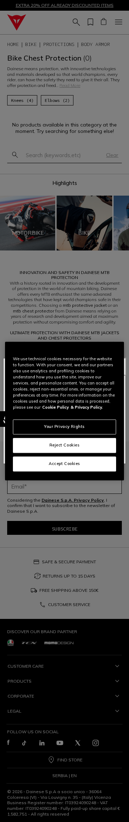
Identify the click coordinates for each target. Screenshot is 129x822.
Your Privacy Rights (64, 426)
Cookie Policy (55, 407)
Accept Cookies (64, 463)
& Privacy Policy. (87, 407)
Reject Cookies (64, 445)
